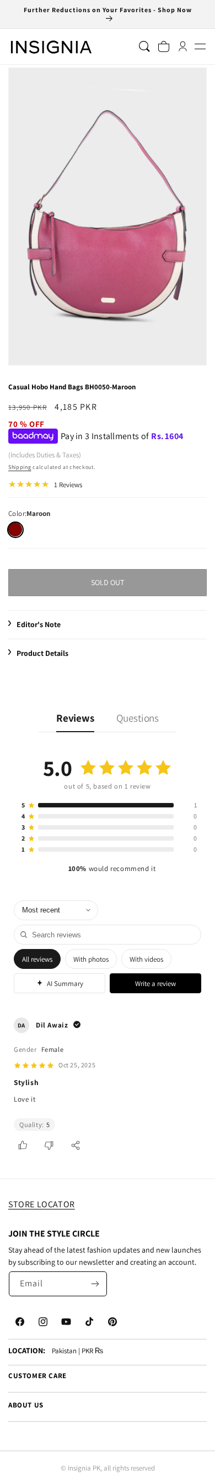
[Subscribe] (95, 1284)
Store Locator (41, 1204)
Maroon (15, 529)
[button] (199, 46)
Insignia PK (84, 1468)
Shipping (19, 467)
